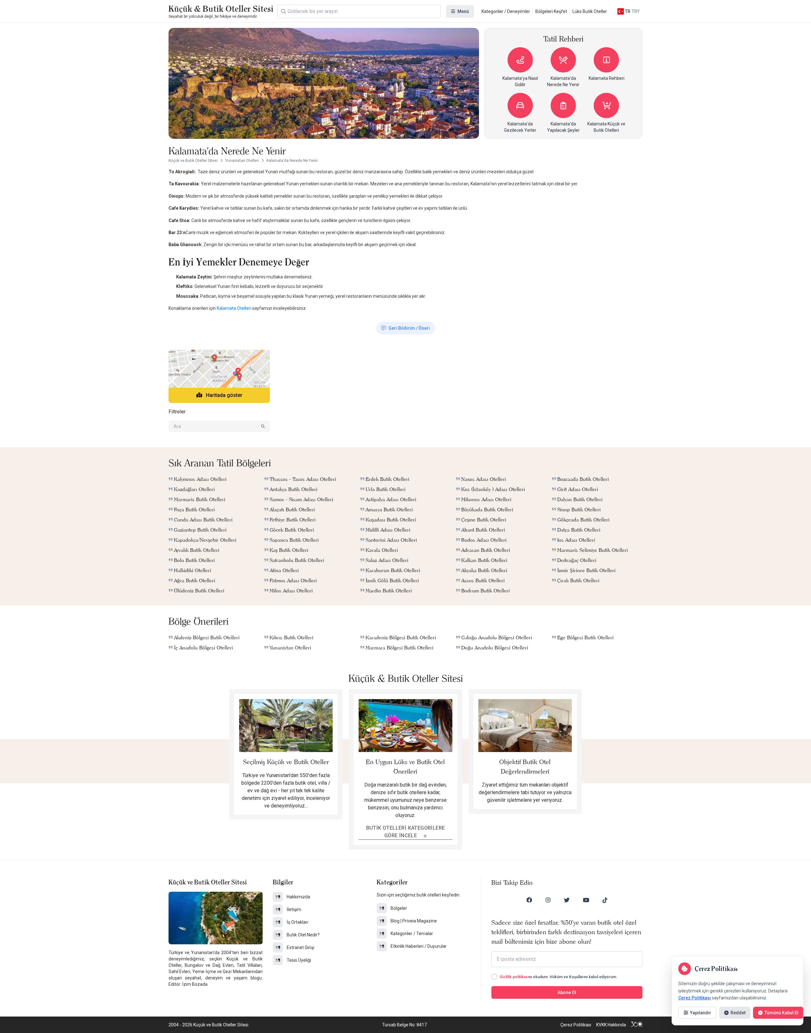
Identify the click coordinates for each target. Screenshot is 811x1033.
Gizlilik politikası (514, 977)
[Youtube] (586, 900)
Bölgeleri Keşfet (551, 11)
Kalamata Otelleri (234, 308)
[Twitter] (567, 900)
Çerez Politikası (575, 1024)
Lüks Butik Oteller (589, 11)
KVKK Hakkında (611, 1024)
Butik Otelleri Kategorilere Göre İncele (405, 832)
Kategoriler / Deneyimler (506, 11)
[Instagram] (548, 900)
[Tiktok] (605, 900)
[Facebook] (529, 900)
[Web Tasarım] (636, 1025)
